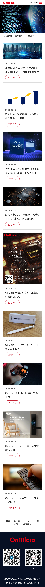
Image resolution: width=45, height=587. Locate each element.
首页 (8, 520)
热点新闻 (8, 36)
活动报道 (19, 36)
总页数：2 (26, 523)
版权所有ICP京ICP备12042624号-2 (22, 582)
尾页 (16, 523)
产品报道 (30, 36)
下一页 (36, 520)
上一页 (17, 520)
